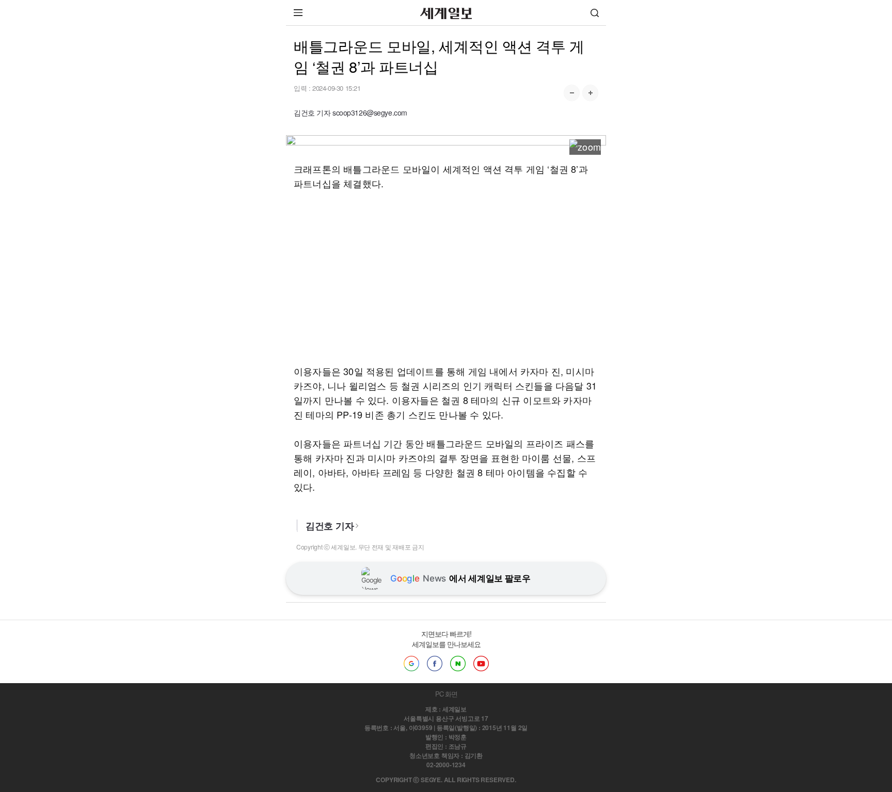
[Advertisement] (446, 277)
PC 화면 (446, 694)
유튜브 (481, 663)
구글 (411, 663)
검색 (594, 12)
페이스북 (434, 663)
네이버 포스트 (458, 663)
